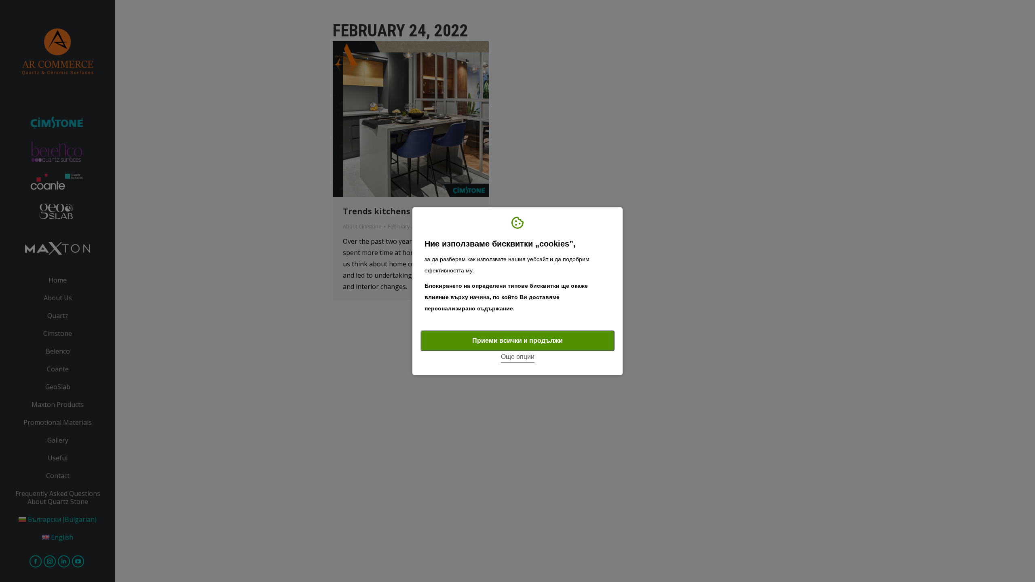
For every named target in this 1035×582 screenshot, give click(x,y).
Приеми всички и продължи (517, 340)
